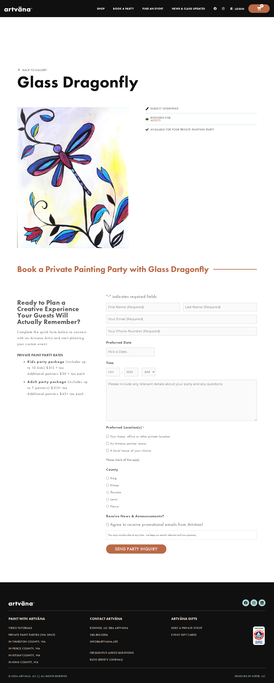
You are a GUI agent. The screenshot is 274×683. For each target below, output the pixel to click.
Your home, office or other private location (140, 436)
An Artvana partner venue (128, 443)
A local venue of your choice (130, 450)
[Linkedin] (262, 602)
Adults (155, 120)
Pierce (114, 506)
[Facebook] (245, 602)
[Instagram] (253, 602)
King (113, 478)
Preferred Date (119, 342)
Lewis (114, 499)
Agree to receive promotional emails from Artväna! (156, 524)
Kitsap (114, 485)
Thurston (115, 492)
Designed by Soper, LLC (250, 676)
